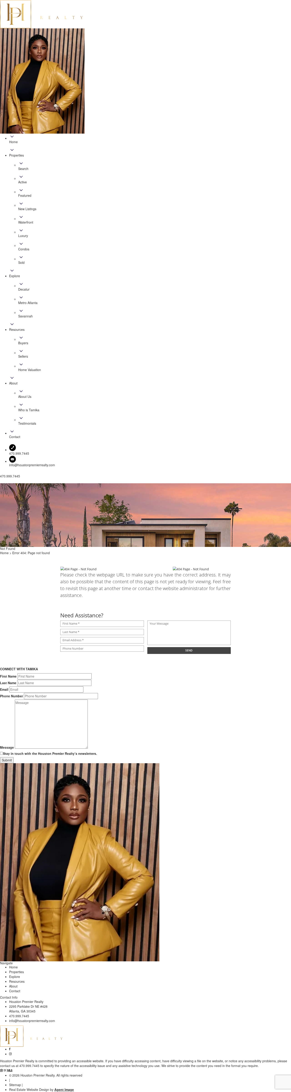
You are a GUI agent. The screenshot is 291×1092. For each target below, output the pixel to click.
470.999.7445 (19, 1016)
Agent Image (64, 1089)
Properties (16, 972)
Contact (14, 991)
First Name (8, 676)
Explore (14, 976)
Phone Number (11, 696)
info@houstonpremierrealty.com (32, 465)
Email (4, 689)
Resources (17, 981)
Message (7, 747)
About (13, 986)
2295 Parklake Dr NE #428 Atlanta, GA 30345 (28, 1008)
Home (13, 967)
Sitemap (15, 1084)
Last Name (8, 683)
